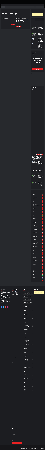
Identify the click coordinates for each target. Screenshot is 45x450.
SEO (24, 371)
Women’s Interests (26, 385)
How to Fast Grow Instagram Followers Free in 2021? (40, 35)
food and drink (35, 229)
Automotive (34, 212)
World (33, 274)
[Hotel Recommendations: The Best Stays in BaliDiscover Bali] (13, 362)
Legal (33, 211)
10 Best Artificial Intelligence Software (21, 21)
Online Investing (35, 260)
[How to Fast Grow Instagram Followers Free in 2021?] (34, 34)
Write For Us (38, 448)
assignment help (26, 293)
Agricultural (34, 257)
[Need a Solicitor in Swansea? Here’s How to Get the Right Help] (20, 359)
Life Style (25, 351)
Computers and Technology (28, 326)
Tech (33, 215)
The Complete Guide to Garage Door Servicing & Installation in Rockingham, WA (40, 29)
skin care (31, 302)
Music (33, 261)
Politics (34, 268)
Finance (25, 333)
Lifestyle (34, 208)
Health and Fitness (35, 204)
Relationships (34, 247)
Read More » (18, 26)
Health (33, 201)
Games (34, 277)
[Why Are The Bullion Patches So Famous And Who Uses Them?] (34, 39)
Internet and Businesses (36, 226)
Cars (24, 321)
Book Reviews (35, 264)
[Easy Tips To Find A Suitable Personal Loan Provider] (34, 45)
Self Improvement (35, 256)
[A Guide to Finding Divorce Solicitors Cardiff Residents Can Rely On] (34, 176)
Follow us (36, 289)
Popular (33, 19)
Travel (25, 390)
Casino (33, 219)
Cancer (34, 280)
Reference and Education (36, 205)
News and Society (35, 242)
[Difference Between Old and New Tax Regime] (34, 171)
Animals (34, 254)
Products (25, 363)
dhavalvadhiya (19, 18)
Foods (33, 278)
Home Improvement (35, 197)
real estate (25, 302)
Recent (37, 19)
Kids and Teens (35, 243)
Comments (41, 19)
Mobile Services (35, 271)
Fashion (28, 296)
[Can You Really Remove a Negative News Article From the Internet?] (13, 324)
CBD (33, 250)
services (34, 198)
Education (25, 296)
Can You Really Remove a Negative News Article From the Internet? (37, 157)
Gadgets (25, 336)
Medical (34, 233)
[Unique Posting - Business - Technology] (6, 1)
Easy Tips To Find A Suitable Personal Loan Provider (40, 45)
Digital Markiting (35, 232)
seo (27, 302)
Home (26, 448)
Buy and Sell (34, 218)
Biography (34, 270)
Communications (35, 239)
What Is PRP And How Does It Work (40, 24)
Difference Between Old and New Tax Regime (40, 172)
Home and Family (35, 236)
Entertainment (35, 240)
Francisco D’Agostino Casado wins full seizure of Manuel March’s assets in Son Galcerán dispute (40, 164)
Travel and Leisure (26, 378)
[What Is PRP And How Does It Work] (34, 24)
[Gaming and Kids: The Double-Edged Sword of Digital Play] (34, 183)
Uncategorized (35, 235)
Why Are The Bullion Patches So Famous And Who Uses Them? (40, 40)
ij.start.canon (30, 299)
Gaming (34, 225)
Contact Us (42, 448)
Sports (33, 249)
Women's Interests (35, 246)
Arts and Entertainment (27, 311)
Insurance (34, 253)
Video (24, 382)
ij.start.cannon (25, 299)
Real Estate (34, 222)
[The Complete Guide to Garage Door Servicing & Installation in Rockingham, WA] (34, 28)
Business (34, 194)
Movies (34, 263)
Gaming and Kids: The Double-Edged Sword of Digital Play (40, 184)
